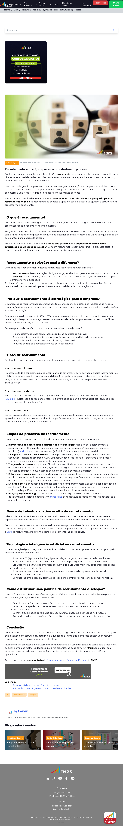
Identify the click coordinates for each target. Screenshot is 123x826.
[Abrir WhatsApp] (6, 820)
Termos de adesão (61, 809)
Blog (56, 4)
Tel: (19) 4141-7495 (61, 792)
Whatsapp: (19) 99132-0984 (61, 796)
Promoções (100, 3)
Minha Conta (116, 4)
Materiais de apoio (67, 4)
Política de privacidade (61, 806)
